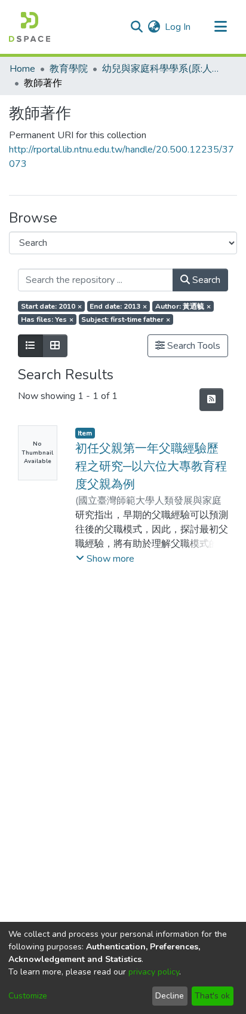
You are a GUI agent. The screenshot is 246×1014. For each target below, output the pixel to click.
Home (22, 68)
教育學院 (69, 68)
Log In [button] (178, 27)
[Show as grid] (54, 345)
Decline (169, 995)
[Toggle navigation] (220, 27)
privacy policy (153, 972)
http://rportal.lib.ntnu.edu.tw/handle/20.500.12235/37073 (121, 156)
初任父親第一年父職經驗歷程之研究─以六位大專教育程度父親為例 (151, 466)
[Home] (29, 27)
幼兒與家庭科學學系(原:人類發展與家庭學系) (162, 68)
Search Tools (192, 345)
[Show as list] (30, 345)
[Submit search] (136, 27)
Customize (27, 995)
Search (205, 280)
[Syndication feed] (211, 399)
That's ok (212, 995)
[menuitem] (153, 27)
